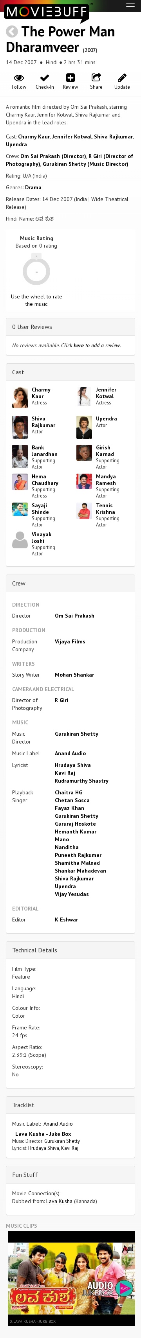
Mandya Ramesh (106, 480)
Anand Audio (70, 753)
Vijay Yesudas (72, 894)
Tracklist (23, 1105)
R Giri (61, 700)
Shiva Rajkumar (113, 136)
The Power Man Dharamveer (60, 39)
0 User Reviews (32, 326)
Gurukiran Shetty (76, 733)
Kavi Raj (65, 772)
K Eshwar (66, 919)
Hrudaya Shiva (73, 765)
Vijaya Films (70, 641)
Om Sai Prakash (74, 615)
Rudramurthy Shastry (81, 780)
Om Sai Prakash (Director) (53, 156)
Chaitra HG (68, 792)
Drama (33, 187)
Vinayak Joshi (41, 537)
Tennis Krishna (105, 508)
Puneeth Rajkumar (78, 854)
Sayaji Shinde (40, 508)
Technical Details (34, 950)
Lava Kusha (59, 1201)
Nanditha (67, 847)
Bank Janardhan (45, 451)
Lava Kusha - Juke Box (41, 1133)
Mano (62, 839)
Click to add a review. (91, 345)
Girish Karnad (105, 451)
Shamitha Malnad (77, 862)
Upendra (16, 144)
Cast (18, 372)
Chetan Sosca (72, 800)
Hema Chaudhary (45, 480)
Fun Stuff (25, 1174)
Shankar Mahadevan (80, 870)
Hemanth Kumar (75, 831)
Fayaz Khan (69, 808)
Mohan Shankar (74, 674)
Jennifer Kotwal (72, 136)
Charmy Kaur (34, 136)
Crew (18, 583)
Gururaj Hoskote (75, 823)
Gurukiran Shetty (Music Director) (85, 163)
